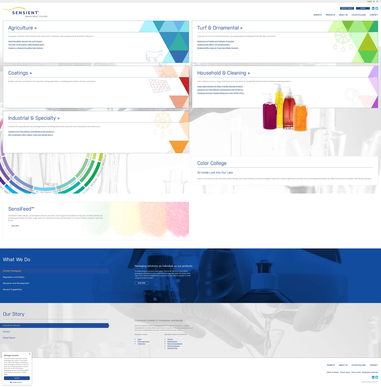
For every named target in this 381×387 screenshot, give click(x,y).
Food (140, 339)
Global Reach (9, 338)
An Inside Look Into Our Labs (215, 172)
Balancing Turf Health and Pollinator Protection (215, 41)
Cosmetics (141, 344)
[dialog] (17, 368)
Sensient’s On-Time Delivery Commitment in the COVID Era (31, 131)
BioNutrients (172, 341)
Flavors (170, 339)
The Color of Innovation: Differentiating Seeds (26, 45)
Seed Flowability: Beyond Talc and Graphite (25, 41)
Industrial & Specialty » (34, 118)
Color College (359, 15)
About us (343, 365)
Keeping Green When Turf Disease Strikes (213, 45)
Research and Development (16, 283)
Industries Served (11, 325)
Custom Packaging (12, 271)
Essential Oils (172, 348)
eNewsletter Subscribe (370, 372)
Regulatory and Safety (13, 277)
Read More (15, 226)
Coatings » (20, 73)
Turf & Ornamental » (219, 28)
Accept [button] (16, 378)
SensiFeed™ (21, 209)
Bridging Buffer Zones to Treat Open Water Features (217, 48)
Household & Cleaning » (223, 73)
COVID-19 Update (333, 372)
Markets (318, 15)
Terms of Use (356, 372)
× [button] (29, 354)
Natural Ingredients (174, 344)
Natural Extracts (173, 346)
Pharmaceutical (143, 341)
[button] (17, 382)
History (6, 331)
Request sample (347, 8)
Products (330, 15)
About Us (343, 15)
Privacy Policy (345, 372)
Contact (374, 15)
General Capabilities (12, 289)
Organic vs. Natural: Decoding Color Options (25, 48)
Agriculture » (22, 28)
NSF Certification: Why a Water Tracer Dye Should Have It (30, 135)
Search (362, 8)
